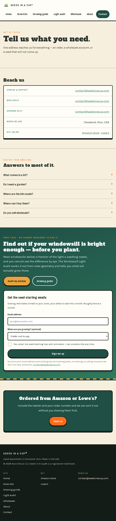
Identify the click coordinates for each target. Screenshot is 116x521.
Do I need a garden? (14, 184)
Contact (102, 14)
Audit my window (17, 281)
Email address (14, 314)
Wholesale (76, 14)
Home (9, 14)
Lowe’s (105, 133)
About (90, 14)
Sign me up (58, 353)
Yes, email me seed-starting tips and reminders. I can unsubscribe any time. (54, 344)
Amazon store (90, 133)
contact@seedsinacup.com (92, 90)
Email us (58, 421)
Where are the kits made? (18, 194)
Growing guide (40, 14)
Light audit (59, 14)
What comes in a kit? (15, 175)
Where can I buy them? (16, 203)
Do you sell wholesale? (16, 213)
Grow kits (22, 14)
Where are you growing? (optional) (24, 329)
